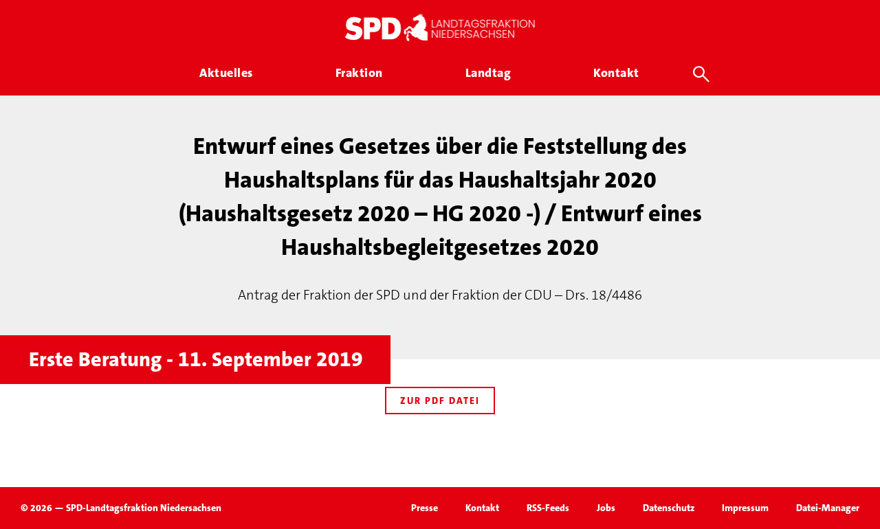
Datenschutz (668, 508)
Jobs (606, 508)
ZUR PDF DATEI (440, 400)
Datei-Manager (827, 508)
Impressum (745, 508)
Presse (424, 508)
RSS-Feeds (548, 508)
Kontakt (482, 508)
